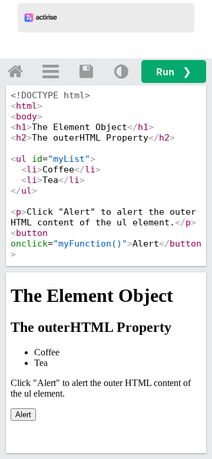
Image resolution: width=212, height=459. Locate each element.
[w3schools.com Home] (15, 71)
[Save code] (86, 71)
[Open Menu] (50, 71)
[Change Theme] (121, 71)
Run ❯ (173, 71)
